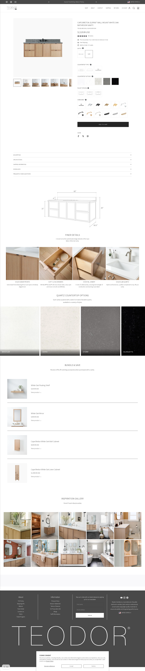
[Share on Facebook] (78, 136)
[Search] (134, 8)
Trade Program (21, 617)
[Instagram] (7, 2)
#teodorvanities (77, 503)
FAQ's (20, 614)
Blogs (55, 611)
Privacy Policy (49, 661)
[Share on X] (83, 136)
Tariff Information (55, 614)
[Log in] (129, 8)
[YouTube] (15, 2)
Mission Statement (55, 604)
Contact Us (21, 611)
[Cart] (138, 8)
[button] (18, 47)
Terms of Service (55, 606)
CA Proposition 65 (55, 609)
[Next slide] (96, 2)
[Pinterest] (11, 2)
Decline (93, 666)
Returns (21, 606)
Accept (71, 666)
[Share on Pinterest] (88, 136)
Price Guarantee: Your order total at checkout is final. (94, 40)
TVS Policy (21, 601)
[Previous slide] (49, 2)
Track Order (20, 609)
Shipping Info (20, 604)
